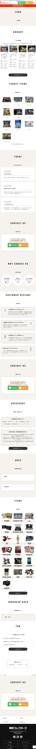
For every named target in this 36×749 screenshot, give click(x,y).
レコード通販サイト (10, 748)
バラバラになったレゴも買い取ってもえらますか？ (11, 638)
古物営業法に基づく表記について (18, 732)
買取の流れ (5, 718)
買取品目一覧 (22, 722)
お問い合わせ (10, 745)
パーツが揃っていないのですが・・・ (9, 644)
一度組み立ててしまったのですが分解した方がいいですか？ (13, 641)
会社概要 (10, 742)
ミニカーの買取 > (33, 674)
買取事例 (21, 718)
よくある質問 (5, 722)
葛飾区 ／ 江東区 (7, 617)
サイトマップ (25, 745)
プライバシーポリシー (25, 742)
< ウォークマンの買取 (3, 674)
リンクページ (25, 748)
